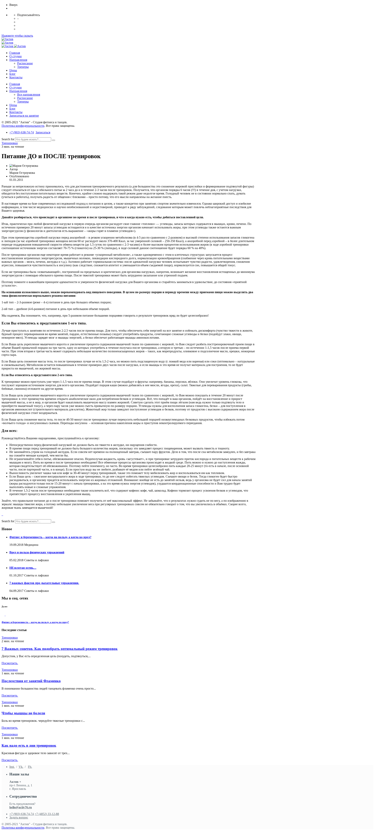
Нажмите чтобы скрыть (17, 35)
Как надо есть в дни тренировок (29, 745)
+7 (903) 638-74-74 (21, 132)
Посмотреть (10, 663)
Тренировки (10, 143)
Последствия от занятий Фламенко (31, 681)
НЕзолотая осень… (22, 567)
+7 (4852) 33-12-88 (47, 814)
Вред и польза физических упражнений (36, 552)
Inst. (12, 766)
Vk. (21, 766)
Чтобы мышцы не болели (23, 713)
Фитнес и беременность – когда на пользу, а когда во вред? (50, 537)
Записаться (43, 132)
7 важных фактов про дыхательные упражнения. (44, 583)
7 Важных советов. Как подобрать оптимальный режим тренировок (60, 649)
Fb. (30, 766)
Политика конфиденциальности (23, 125)
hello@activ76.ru (20, 807)
